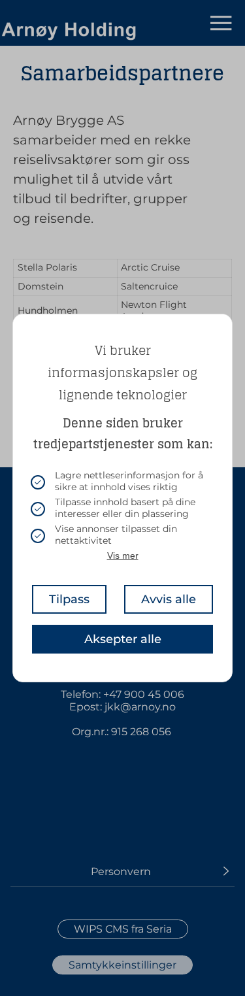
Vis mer (123, 555)
